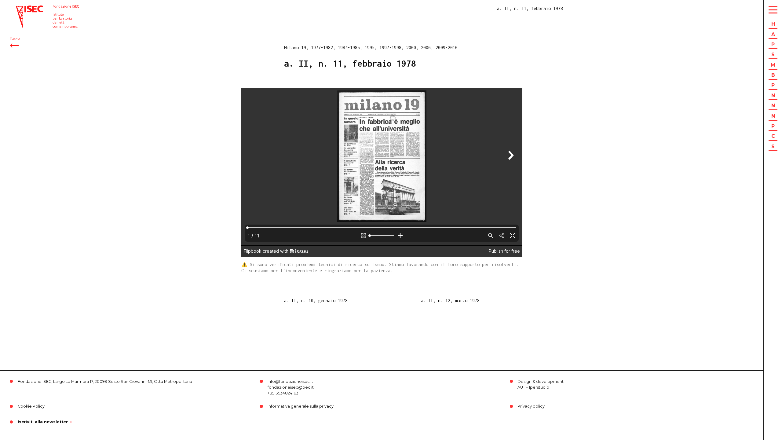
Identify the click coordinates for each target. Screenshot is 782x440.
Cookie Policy (31, 406)
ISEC (21, 8)
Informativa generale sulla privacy (301, 406)
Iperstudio (539, 387)
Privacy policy (531, 406)
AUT (521, 387)
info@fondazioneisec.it (290, 381)
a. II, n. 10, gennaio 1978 (316, 300)
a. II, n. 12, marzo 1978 (450, 300)
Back (15, 39)
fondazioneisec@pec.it (291, 387)
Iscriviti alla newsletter (43, 422)
